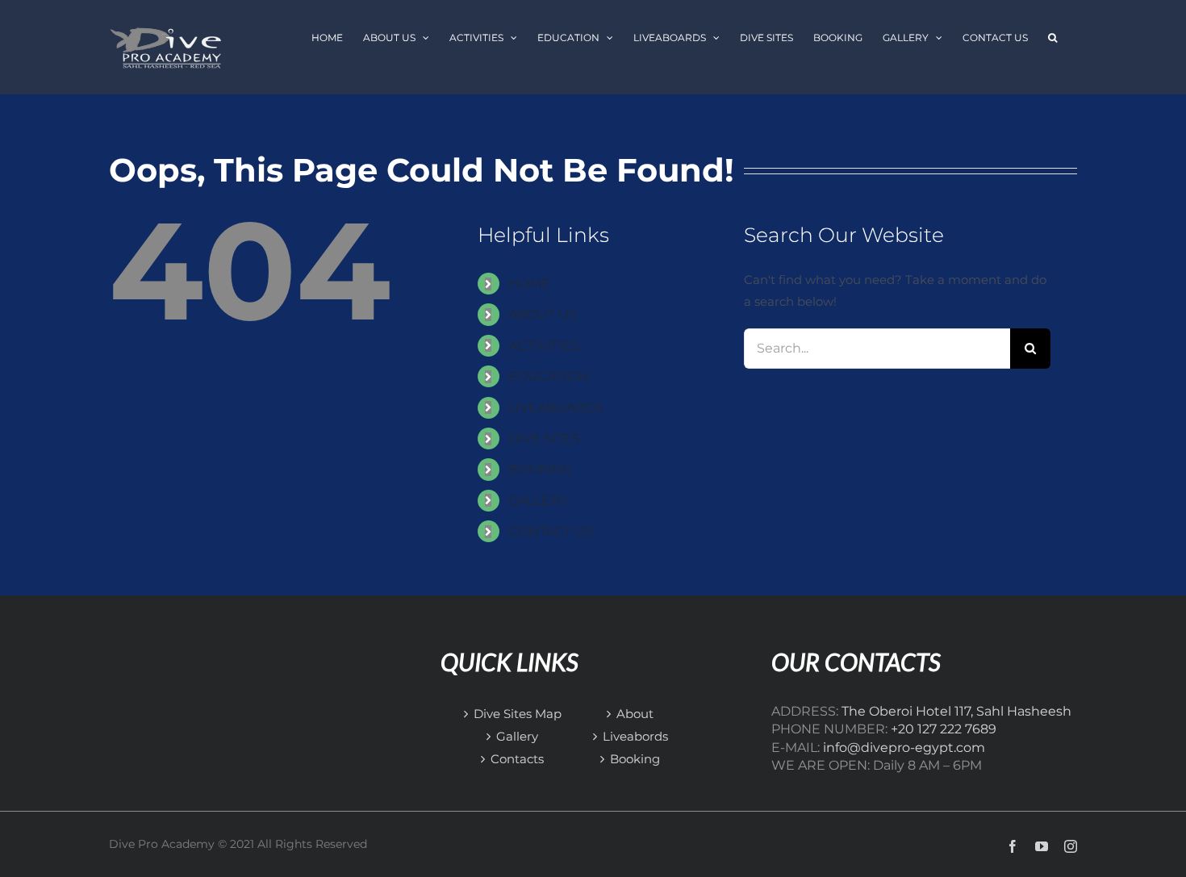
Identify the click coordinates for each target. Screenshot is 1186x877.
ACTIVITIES (543, 345)
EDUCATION (548, 376)
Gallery (517, 736)
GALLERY (538, 500)
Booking (635, 758)
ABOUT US (542, 314)
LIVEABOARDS (555, 408)
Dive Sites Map (518, 713)
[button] (1052, 38)
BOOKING (540, 469)
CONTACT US (550, 531)
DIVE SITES (544, 438)
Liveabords (635, 736)
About (635, 713)
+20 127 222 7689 (943, 729)
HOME (529, 283)
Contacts (517, 758)
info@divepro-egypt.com (904, 747)
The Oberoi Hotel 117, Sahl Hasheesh (956, 711)
